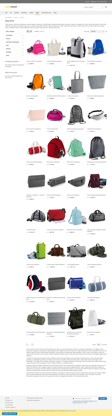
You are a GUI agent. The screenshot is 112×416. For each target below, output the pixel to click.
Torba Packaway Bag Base (94, 264)
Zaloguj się (93, 1)
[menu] (56, 13)
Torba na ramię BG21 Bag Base (55, 229)
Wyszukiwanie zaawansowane (35, 398)
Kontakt (87, 1)
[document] (56, 412)
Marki (16, 17)
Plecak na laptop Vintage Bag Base (96, 195)
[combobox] (93, 7)
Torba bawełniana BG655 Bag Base (35, 332)
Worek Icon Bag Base (32, 96)
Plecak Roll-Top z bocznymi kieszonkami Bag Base (74, 333)
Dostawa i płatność (10, 407)
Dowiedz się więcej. (71, 411)
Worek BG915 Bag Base (93, 332)
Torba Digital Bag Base (73, 264)
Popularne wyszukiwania (33, 400)
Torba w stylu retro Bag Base (34, 61)
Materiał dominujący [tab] (12, 42)
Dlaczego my (8, 400)
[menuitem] (6, 13)
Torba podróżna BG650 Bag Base (56, 264)
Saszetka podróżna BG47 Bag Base (56, 96)
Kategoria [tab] (9, 35)
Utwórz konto (103, 1)
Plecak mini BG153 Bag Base (74, 229)
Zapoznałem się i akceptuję (84, 402)
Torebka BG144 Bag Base (94, 129)
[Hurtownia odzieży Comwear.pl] (11, 7)
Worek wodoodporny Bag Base (75, 129)
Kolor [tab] (8, 38)
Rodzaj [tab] (8, 48)
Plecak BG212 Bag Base (53, 162)
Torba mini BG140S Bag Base (34, 162)
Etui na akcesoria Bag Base (33, 129)
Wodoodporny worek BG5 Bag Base (97, 162)
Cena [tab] (7, 55)
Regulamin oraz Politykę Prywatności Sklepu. (84, 402)
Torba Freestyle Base (52, 129)
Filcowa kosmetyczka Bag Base (95, 96)
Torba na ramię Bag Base (74, 297)
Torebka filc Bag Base (73, 96)
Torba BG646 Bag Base (93, 297)
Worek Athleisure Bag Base (94, 61)
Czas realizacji (9, 405)
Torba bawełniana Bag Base (54, 61)
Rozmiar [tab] (8, 52)
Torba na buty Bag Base (32, 264)
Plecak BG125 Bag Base (73, 162)
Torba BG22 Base (31, 229)
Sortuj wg (86, 31)
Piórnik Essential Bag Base (54, 195)
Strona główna (8, 17)
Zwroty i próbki (9, 402)
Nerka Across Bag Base (73, 195)
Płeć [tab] (7, 45)
